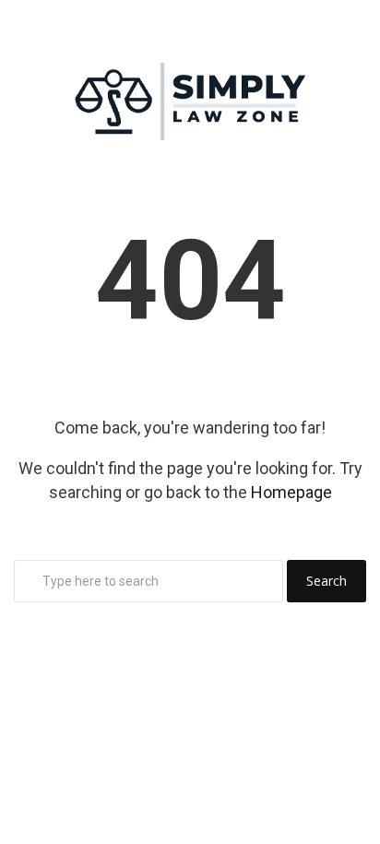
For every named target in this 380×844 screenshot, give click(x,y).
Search (326, 580)
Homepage (291, 492)
